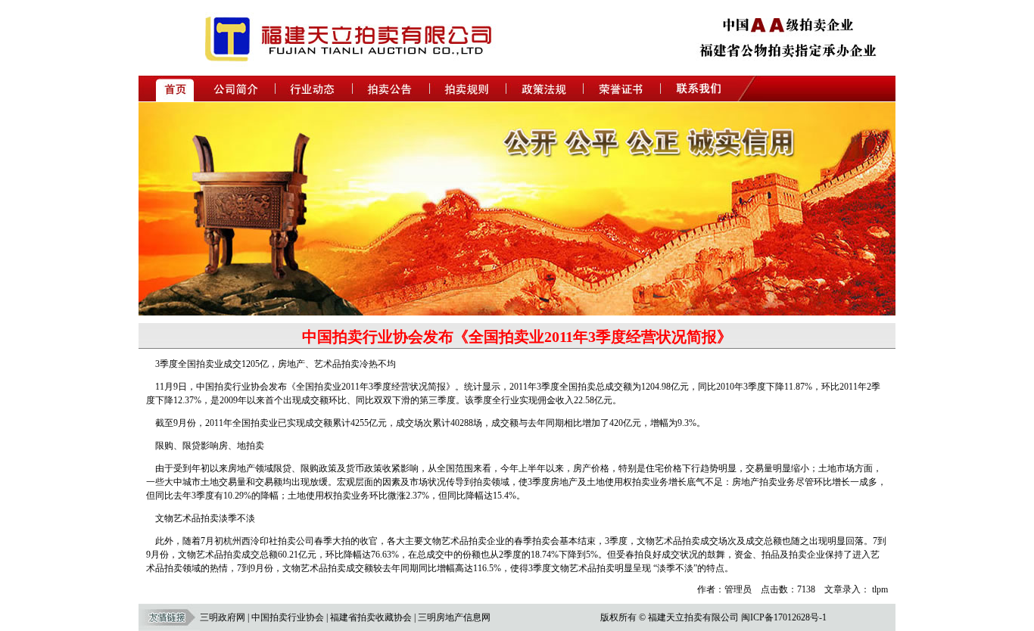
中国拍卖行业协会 (287, 617)
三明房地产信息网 (454, 617)
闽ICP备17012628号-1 (784, 617)
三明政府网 (222, 617)
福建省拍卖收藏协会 (371, 617)
